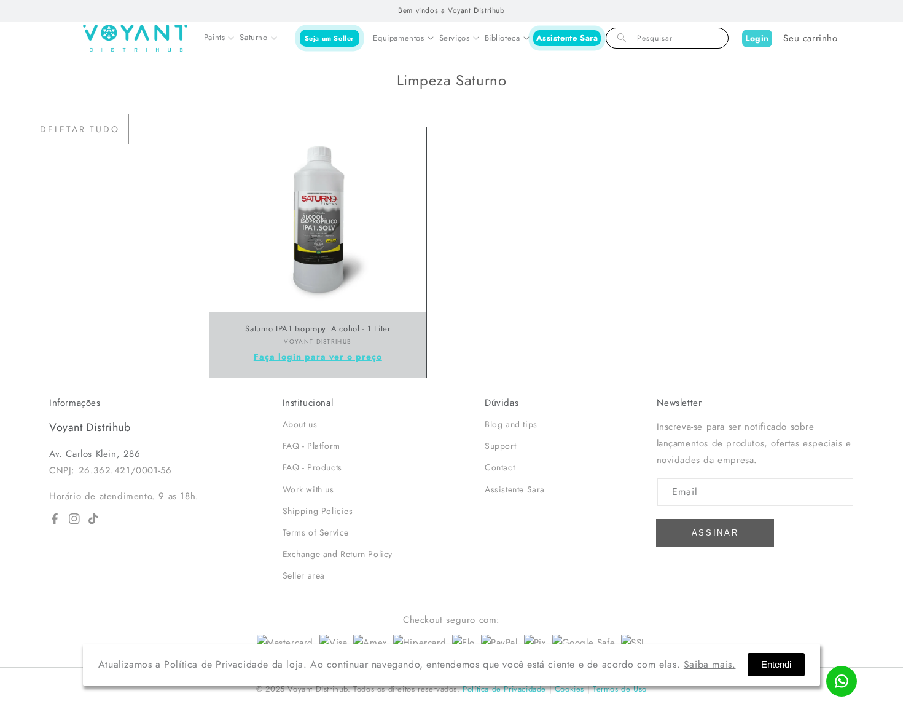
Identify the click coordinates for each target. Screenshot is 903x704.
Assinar (715, 532)
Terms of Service (316, 532)
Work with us (308, 489)
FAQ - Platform (311, 446)
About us (300, 424)
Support (500, 446)
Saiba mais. (710, 664)
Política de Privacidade (504, 689)
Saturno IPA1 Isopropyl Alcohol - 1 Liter (317, 329)
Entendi (776, 664)
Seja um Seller (329, 37)
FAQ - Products (312, 467)
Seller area (304, 575)
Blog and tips (511, 424)
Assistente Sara (567, 38)
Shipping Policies (318, 511)
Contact (500, 467)
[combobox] (667, 38)
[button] (219, 38)
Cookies (569, 689)
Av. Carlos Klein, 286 (95, 454)
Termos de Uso (620, 689)
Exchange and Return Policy (338, 554)
